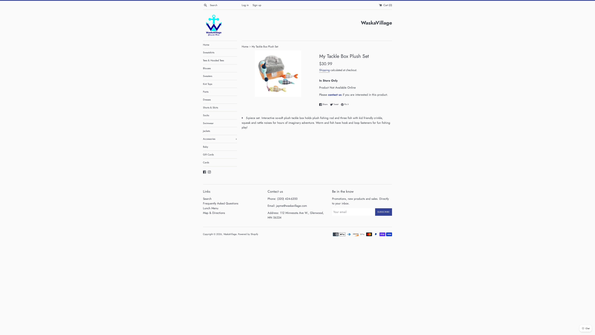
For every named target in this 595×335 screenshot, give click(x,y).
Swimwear (208, 123)
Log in (245, 5)
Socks (206, 115)
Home (206, 45)
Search (207, 199)
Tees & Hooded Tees (213, 60)
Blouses (207, 68)
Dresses (207, 99)
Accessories (220, 139)
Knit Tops (207, 84)
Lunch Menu (210, 208)
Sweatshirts (208, 52)
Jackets (206, 131)
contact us (335, 95)
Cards (206, 162)
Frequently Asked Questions (220, 203)
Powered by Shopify (248, 234)
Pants (205, 92)
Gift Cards (208, 154)
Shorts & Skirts (210, 107)
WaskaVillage (229, 234)
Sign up (257, 5)
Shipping (324, 70)
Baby (205, 147)
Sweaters (207, 76)
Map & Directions (214, 213)
